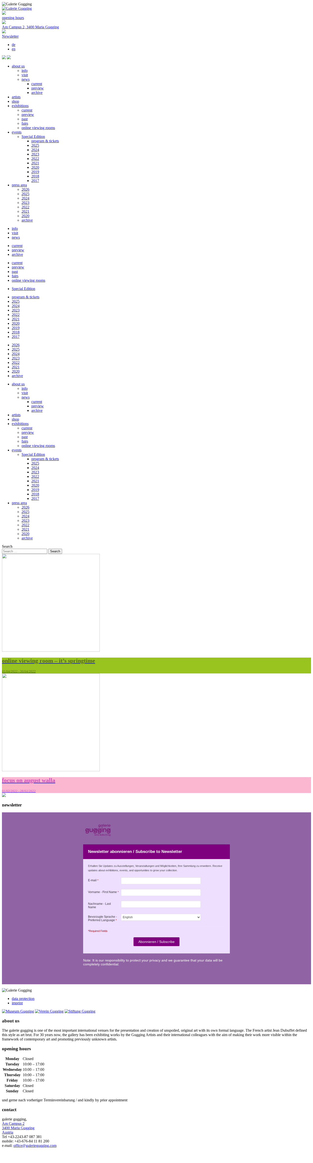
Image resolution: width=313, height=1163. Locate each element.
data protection (23, 998)
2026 (25, 189)
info (25, 70)
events (17, 132)
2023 (35, 154)
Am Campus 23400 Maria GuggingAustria (18, 1127)
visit (25, 75)
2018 (35, 176)
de (13, 45)
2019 (35, 172)
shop (15, 101)
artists (16, 97)
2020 (35, 167)
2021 (35, 163)
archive (37, 92)
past (25, 119)
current (36, 84)
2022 (35, 159)
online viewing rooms (38, 128)
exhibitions (20, 106)
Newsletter (10, 36)
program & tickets (45, 141)
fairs (25, 123)
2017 (35, 181)
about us (18, 66)
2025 (35, 145)
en (13, 49)
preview (37, 88)
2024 (35, 150)
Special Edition (33, 136)
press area (19, 185)
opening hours (13, 18)
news (26, 79)
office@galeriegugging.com (34, 1145)
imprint (17, 1003)
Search (7, 546)
